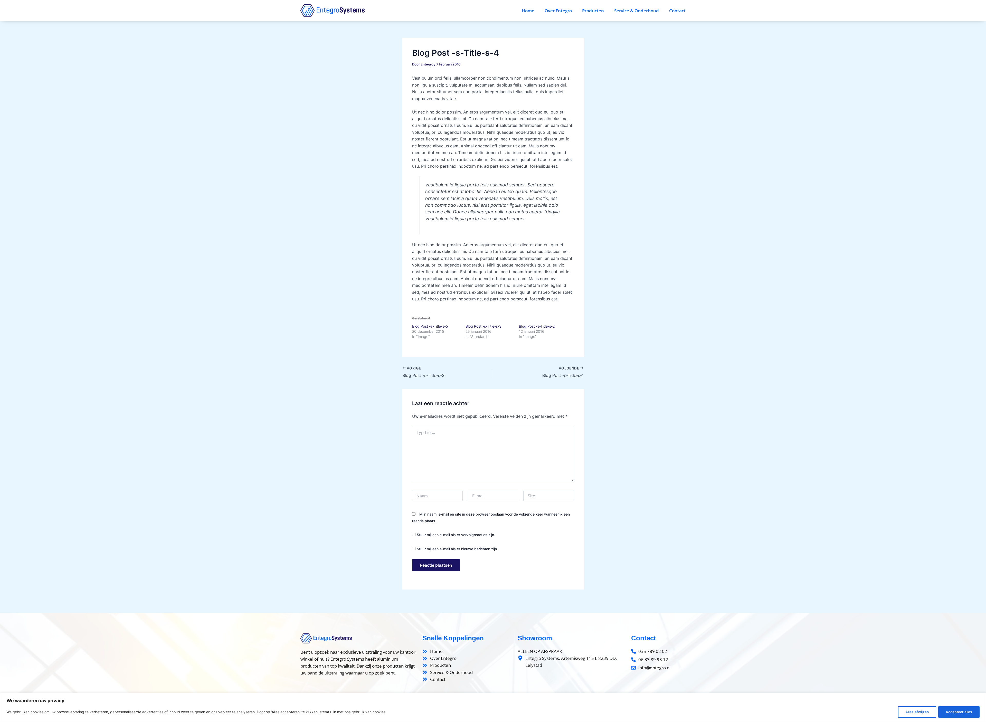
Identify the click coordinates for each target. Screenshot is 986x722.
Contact (677, 11)
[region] (493, 707)
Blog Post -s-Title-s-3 (483, 326)
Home (528, 11)
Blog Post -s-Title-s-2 (537, 326)
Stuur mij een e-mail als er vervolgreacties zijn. (456, 535)
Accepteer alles (959, 712)
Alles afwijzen (917, 712)
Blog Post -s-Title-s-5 (430, 326)
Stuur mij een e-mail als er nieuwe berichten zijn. (457, 549)
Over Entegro (558, 11)
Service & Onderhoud (636, 11)
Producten (593, 11)
